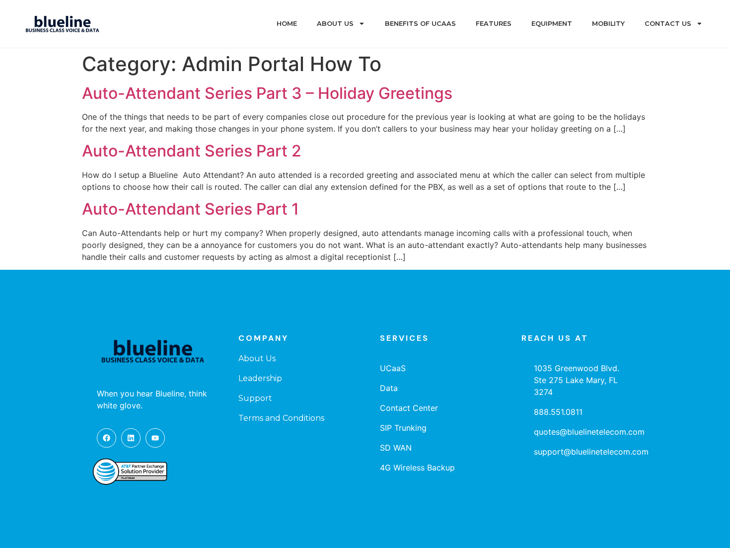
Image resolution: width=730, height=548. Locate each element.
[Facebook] (106, 438)
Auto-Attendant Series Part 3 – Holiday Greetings (267, 93)
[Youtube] (155, 438)
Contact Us (668, 23)
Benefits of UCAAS (420, 23)
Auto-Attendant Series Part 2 (191, 150)
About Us (335, 23)
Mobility (608, 23)
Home (287, 23)
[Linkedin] (131, 438)
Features (493, 23)
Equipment (551, 23)
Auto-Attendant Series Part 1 (190, 209)
